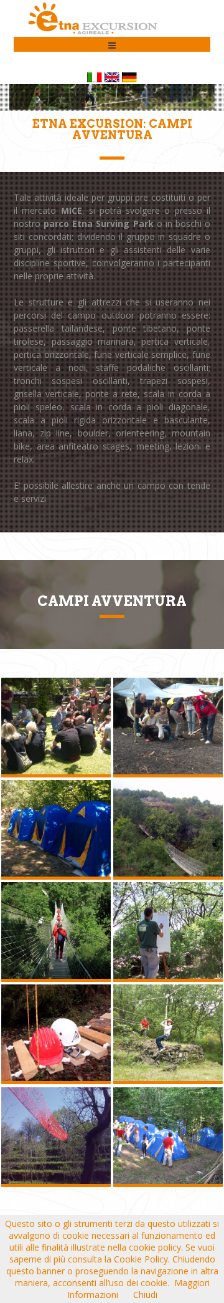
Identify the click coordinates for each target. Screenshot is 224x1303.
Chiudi (145, 1295)
